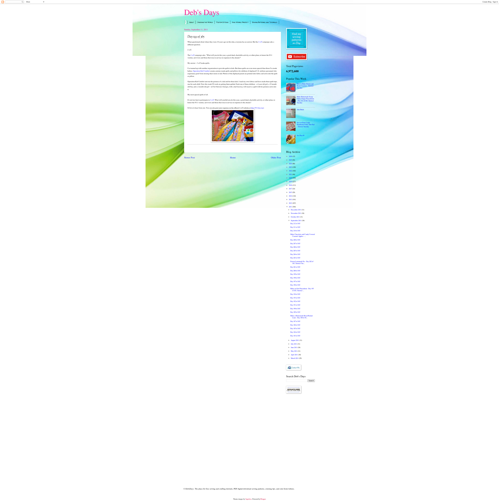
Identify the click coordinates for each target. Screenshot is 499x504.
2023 (290, 167)
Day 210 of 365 (295, 230)
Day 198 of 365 (295, 278)
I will (260, 42)
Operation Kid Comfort (201, 71)
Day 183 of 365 (295, 335)
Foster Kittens (222, 22)
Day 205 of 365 (295, 250)
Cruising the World (205, 22)
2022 (290, 171)
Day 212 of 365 (295, 223)
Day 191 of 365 (295, 305)
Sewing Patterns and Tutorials (264, 22)
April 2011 (294, 354)
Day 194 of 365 (295, 294)
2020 (290, 178)
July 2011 (294, 344)
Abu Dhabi (300, 109)
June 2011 (294, 347)
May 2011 (294, 351)
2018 (290, 185)
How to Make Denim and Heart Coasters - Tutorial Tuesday (305, 86)
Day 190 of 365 (295, 308)
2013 (290, 199)
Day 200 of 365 (295, 270)
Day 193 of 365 (295, 298)
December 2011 (296, 209)
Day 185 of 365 (295, 328)
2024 (290, 163)
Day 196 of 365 (295, 285)
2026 (290, 156)
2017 (290, 188)
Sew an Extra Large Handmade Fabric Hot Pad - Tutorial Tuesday (305, 124)
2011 (290, 206)
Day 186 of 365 (295, 325)
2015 (290, 192)
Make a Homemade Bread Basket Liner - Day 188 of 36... (301, 316)
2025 (290, 160)
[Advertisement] (300, 437)
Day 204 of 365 (295, 254)
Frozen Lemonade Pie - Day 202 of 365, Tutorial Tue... (301, 262)
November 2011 (296, 213)
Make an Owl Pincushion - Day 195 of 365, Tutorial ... (302, 289)
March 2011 (295, 358)
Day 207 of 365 (295, 243)
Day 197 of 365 (295, 281)
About (191, 22)
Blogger (263, 499)
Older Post (276, 157)
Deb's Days (201, 12)
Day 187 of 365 (295, 321)
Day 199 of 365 (295, 274)
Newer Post (189, 157)
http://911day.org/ (257, 108)
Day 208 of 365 (295, 240)
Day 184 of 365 (295, 332)
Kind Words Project (240, 22)
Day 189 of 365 (295, 312)
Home (233, 157)
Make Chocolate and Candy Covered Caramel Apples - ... (302, 235)
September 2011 (296, 220)
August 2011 (295, 340)
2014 (290, 196)
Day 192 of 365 (295, 301)
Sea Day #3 (300, 135)
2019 (290, 181)
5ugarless (248, 499)
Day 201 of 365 (295, 267)
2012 (290, 203)
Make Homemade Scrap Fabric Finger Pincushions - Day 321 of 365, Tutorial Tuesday (305, 99)
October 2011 (295, 217)
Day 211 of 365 (295, 227)
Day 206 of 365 (295, 247)
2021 (290, 174)
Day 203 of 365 (295, 258)
